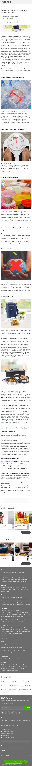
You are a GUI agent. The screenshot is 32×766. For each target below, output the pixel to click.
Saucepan (25, 599)
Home (2, 5)
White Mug (25, 629)
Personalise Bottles (6, 589)
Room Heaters (24, 581)
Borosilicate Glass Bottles (7, 587)
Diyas (2, 641)
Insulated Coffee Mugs (21, 627)
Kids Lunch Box (23, 649)
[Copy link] (16, 22)
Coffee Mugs (7, 633)
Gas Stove (3, 579)
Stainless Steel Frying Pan (23, 602)
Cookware (27, 604)
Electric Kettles (24, 579)
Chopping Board (12, 602)
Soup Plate (20, 616)
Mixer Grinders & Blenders (13, 579)
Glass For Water (11, 627)
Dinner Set (3, 610)
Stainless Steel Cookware (18, 601)
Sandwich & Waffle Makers (19, 577)
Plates (28, 614)
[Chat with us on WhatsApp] (11, 761)
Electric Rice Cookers (6, 577)
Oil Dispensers (4, 664)
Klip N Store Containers (18, 668)
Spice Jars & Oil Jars (6, 670)
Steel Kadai (4, 602)
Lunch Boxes (4, 650)
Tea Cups (3, 627)
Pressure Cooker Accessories (17, 604)
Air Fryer (28, 574)
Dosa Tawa (19, 597)
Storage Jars (14, 670)
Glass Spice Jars (23, 666)
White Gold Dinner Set (6, 616)
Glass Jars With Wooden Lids (8, 666)
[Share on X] (13, 22)
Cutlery (3, 619)
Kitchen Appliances (6, 572)
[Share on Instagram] (10, 22)
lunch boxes (11, 405)
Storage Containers (14, 664)
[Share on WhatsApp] (7, 22)
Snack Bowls (15, 618)
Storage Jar (9, 668)
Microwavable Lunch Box (7, 652)
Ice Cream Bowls (17, 612)
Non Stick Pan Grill (5, 599)
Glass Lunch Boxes (12, 650)
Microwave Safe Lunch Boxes (8, 647)
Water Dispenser (24, 589)
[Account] (21, 761)
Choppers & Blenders (17, 576)
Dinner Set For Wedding (18, 619)
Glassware (14, 633)
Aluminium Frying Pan (6, 601)
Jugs (2, 633)
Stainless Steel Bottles (20, 587)
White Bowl (8, 619)
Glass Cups (13, 631)
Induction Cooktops (6, 576)
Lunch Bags (16, 649)
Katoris (15, 616)
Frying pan (12, 597)
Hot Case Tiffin (20, 647)
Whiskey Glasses (5, 629)
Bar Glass (18, 631)
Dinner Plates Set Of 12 (7, 612)
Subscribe (27, 707)
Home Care (4, 581)
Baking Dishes (18, 658)
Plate (20, 618)
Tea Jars (3, 668)
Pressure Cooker (5, 597)
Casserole (11, 658)
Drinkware (19, 633)
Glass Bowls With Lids (16, 610)
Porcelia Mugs (18, 629)
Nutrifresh (23, 574)
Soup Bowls (25, 618)
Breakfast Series (5, 621)
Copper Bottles (15, 589)
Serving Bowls (4, 658)
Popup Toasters (5, 574)
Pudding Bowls (14, 614)
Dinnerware (27, 619)
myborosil (6, 764)
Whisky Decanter (26, 631)
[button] (16, 761)
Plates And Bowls (5, 614)
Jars (17, 666)
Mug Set (12, 629)
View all (26, 532)
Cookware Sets (5, 604)
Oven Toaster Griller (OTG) (17, 572)
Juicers (11, 574)
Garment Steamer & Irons (14, 581)
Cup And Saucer (5, 631)
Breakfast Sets (22, 614)
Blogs (6, 5)
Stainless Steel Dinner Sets (16, 621)
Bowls (8, 610)
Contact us (3, 717)
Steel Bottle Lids (5, 591)
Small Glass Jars (23, 664)
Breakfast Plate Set (6, 618)
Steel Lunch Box (22, 650)
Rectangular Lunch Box (7, 649)
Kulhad (12, 635)
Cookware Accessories (16, 599)
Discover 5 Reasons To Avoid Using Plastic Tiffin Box (20, 5)
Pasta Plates (25, 612)
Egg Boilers (17, 574)
